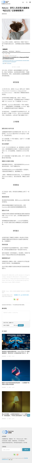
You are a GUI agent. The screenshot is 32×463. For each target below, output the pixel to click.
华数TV (25, 438)
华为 (14, 438)
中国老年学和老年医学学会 (7, 442)
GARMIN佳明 (4, 440)
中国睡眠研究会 (5, 438)
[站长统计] (10, 459)
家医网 (9, 440)
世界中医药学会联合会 (18, 442)
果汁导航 (25, 442)
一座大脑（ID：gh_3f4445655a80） (21, 295)
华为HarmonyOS (19, 438)
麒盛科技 (11, 438)
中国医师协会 (14, 440)
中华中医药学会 (21, 440)
